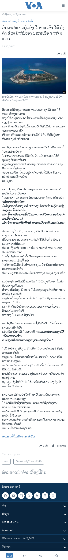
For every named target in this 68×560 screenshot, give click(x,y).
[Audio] (40, 555)
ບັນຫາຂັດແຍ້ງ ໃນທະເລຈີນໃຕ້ (18, 21)
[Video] (24, 555)
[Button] (61, 53)
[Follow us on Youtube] (13, 495)
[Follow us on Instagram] (21, 495)
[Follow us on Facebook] (5, 495)
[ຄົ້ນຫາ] (57, 555)
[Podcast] (45, 495)
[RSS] (37, 495)
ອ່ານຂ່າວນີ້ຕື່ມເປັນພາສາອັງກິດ (18, 436)
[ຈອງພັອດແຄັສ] (53, 495)
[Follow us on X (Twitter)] (29, 495)
